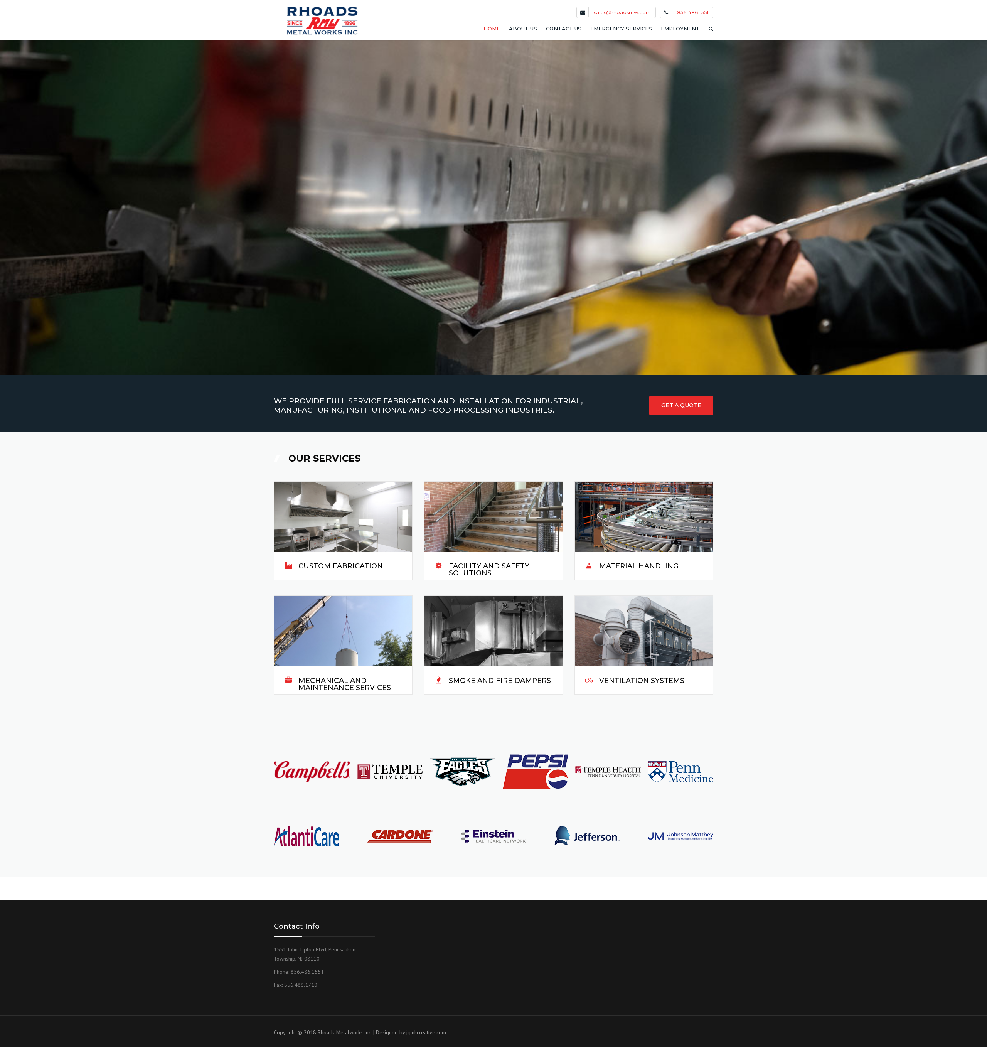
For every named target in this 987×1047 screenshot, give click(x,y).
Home (491, 28)
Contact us (563, 28)
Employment (680, 28)
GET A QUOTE (681, 405)
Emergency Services (621, 28)
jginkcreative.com (426, 1032)
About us (523, 28)
